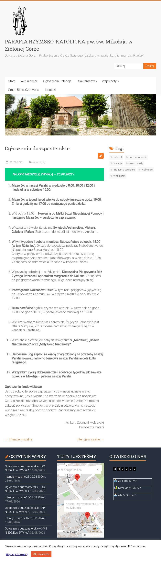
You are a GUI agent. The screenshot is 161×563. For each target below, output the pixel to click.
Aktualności (29, 81)
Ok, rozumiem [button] (41, 554)
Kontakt (50, 90)
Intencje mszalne (18, 439)
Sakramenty (86, 81)
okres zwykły (39, 162)
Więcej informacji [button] (17, 554)
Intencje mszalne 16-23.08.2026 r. (25, 497)
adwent (117, 157)
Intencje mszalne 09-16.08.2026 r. (25, 518)
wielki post (119, 175)
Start (11, 81)
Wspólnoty (109, 81)
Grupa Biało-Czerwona (23, 90)
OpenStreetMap (94, 535)
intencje (117, 163)
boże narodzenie (138, 157)
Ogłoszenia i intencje (57, 81)
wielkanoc (147, 169)
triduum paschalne (124, 169)
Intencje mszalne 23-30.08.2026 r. (25, 476)
